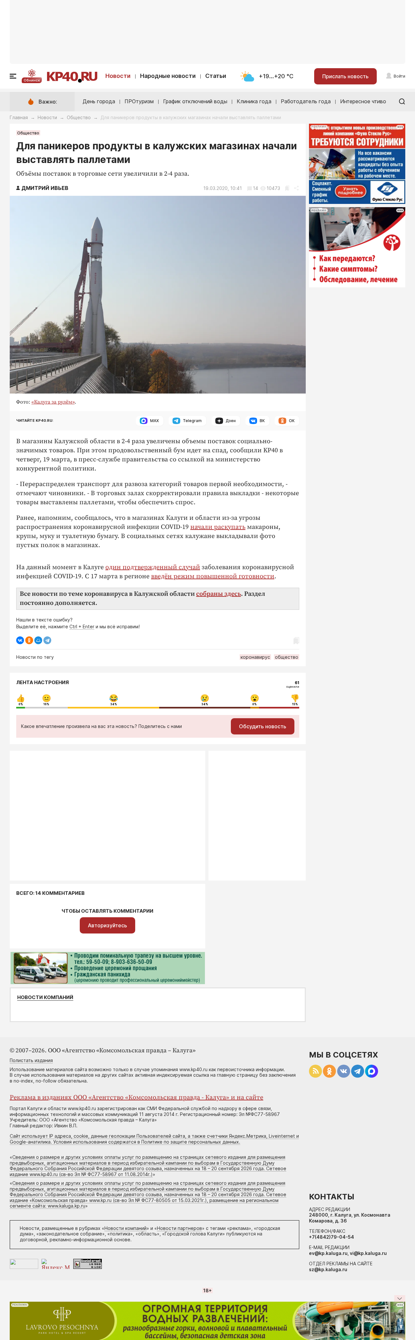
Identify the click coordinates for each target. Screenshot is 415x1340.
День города (99, 101)
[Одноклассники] (29, 640)
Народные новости (168, 75)
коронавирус (255, 657)
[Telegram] (47, 640)
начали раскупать (217, 527)
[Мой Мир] (38, 640)
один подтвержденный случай (152, 567)
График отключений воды (195, 101)
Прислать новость (345, 76)
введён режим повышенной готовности (212, 576)
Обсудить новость (262, 726)
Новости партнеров (179, 1228)
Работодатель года (306, 101)
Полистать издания (31, 1060)
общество (286, 657)
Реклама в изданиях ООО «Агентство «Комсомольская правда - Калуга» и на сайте (136, 1098)
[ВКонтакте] (20, 640)
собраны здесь (218, 594)
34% (113, 704)
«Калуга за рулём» (53, 402)
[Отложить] (287, 188)
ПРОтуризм (139, 101)
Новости (118, 75)
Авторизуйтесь (107, 925)
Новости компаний (45, 997)
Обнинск (32, 80)
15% (295, 704)
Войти (399, 76)
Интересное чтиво (363, 101)
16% (46, 704)
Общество (79, 117)
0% (20, 704)
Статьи (215, 75)
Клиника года (254, 101)
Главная (19, 117)
